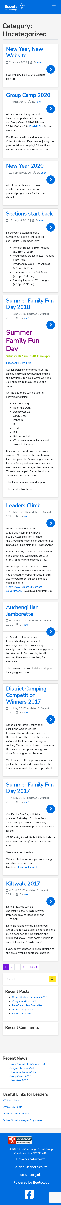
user (39, 62)
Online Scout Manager (16, 1113)
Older (32, 967)
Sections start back (29, 213)
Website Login (11, 1100)
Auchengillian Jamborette (22, 610)
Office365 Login (12, 1107)
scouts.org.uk (30, 1174)
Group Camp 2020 (28, 95)
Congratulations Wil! (24, 1001)
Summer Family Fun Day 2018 (30, 304)
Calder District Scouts (31, 1167)
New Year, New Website (24, 52)
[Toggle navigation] (53, 7)
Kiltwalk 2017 (23, 883)
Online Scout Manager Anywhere (22, 1120)
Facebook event (28, 867)
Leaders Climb (23, 505)
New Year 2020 (25, 166)
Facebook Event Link (18, 363)
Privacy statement (30, 1159)
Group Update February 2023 (29, 997)
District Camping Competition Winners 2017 (26, 695)
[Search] (52, 979)
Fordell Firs (36, 126)
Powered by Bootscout (31, 1182)
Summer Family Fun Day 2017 (30, 788)
